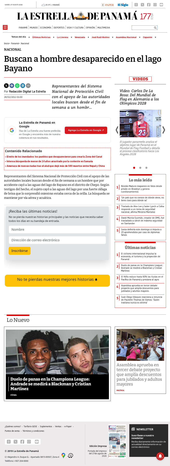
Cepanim (147, 37)
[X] (142, 4)
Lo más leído (140, 180)
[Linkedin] (22, 85)
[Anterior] (117, 130)
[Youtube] (161, 4)
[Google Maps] (63, 455)
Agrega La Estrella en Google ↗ (86, 130)
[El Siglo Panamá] (123, 4)
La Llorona (62, 37)
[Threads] (136, 4)
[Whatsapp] (17, 85)
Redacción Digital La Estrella (27, 91)
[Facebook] (149, 4)
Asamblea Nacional (126, 37)
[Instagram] (155, 4)
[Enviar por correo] (28, 85)
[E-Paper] (107, 4)
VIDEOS (140, 79)
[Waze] (70, 455)
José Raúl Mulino (100, 37)
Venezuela (80, 37)
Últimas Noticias (41, 37)
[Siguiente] (163, 130)
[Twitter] (6, 85)
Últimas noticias (140, 247)
